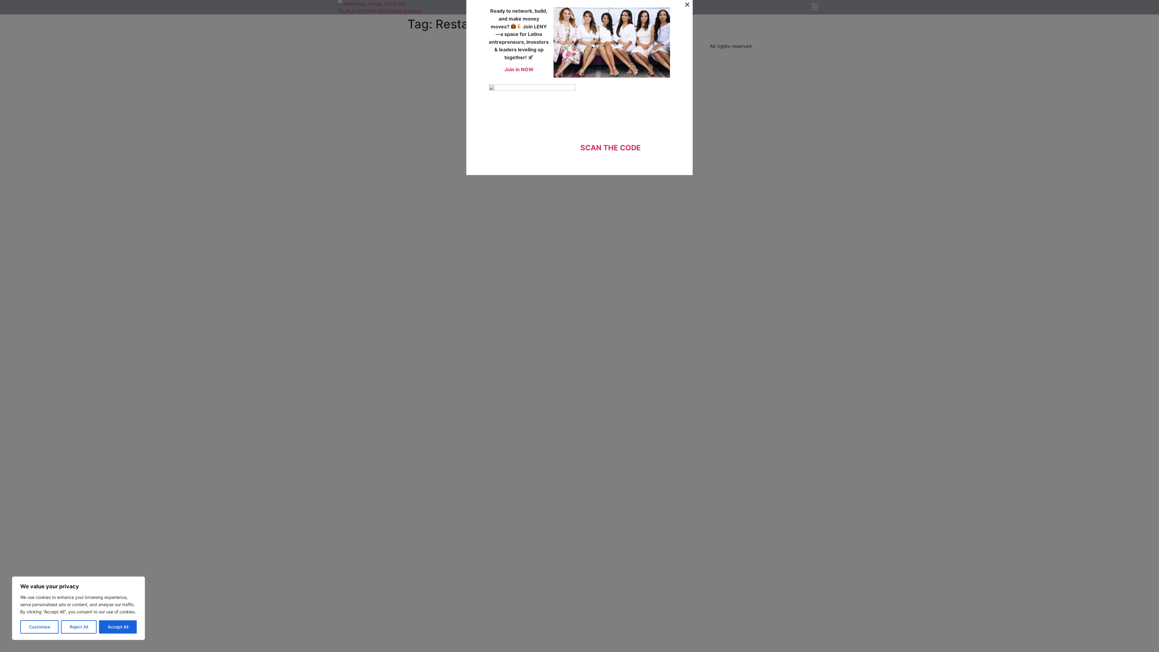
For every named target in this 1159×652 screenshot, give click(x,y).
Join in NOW (519, 69)
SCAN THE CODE (610, 147)
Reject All (79, 626)
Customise (39, 626)
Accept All (118, 626)
